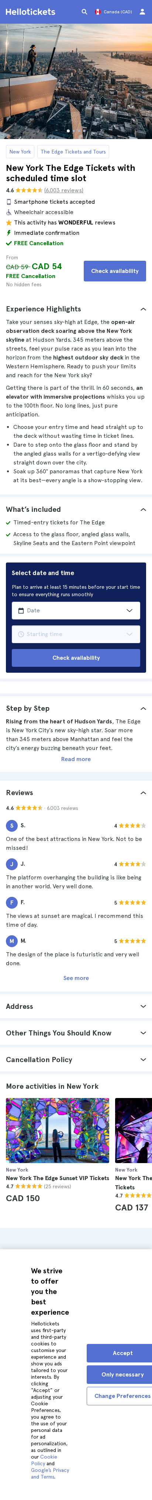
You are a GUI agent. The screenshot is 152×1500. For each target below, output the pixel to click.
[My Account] (142, 11)
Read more (76, 759)
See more (76, 978)
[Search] (84, 11)
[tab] (76, 309)
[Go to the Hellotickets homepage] (31, 12)
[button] (76, 309)
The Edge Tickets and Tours (73, 152)
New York (20, 152)
